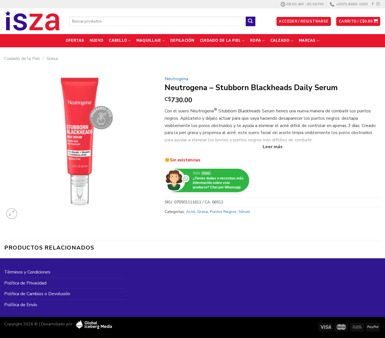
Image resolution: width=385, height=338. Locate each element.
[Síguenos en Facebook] (372, 4)
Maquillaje (148, 40)
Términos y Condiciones (27, 272)
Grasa (52, 58)
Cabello (118, 40)
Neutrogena (176, 79)
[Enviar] (250, 21)
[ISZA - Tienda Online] (32, 21)
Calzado (280, 40)
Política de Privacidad (25, 283)
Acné (190, 211)
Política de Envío (20, 305)
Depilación (182, 40)
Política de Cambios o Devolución (37, 294)
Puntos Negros (223, 211)
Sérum (244, 211)
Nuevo (96, 40)
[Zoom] (11, 213)
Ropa (255, 40)
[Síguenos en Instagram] (378, 4)
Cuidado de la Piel (220, 40)
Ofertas (75, 40)
